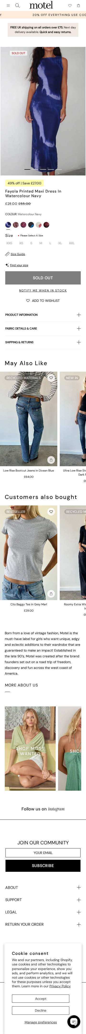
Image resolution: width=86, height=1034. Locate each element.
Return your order (24, 924)
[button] (43, 300)
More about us (21, 685)
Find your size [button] (19, 265)
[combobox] (17, 5)
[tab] (27, 169)
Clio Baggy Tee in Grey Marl (29, 604)
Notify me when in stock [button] (43, 290)
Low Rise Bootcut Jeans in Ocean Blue (28, 470)
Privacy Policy (60, 986)
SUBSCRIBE (43, 865)
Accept (40, 998)
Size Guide (18, 254)
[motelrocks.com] (41, 5)
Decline (40, 1010)
